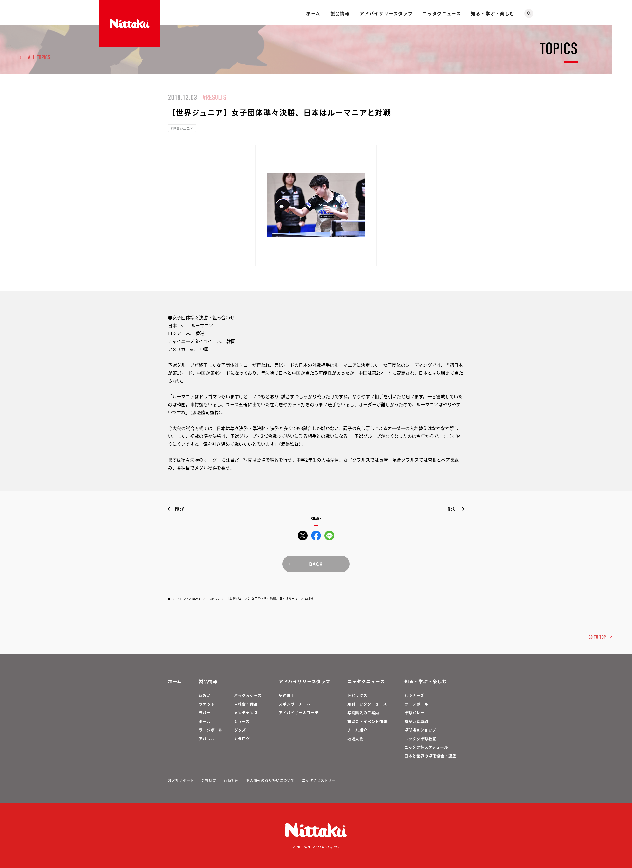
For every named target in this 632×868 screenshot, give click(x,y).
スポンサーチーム (295, 704)
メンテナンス (246, 712)
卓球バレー (414, 712)
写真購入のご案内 (363, 712)
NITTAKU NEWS (189, 598)
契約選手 (287, 695)
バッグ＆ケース (248, 695)
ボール (205, 721)
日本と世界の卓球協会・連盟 (430, 756)
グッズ (240, 730)
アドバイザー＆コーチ (299, 712)
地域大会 (355, 738)
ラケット (207, 704)
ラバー (205, 712)
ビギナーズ (414, 695)
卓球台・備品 (246, 704)
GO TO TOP (597, 637)
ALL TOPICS (39, 57)
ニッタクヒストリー (319, 780)
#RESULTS (214, 97)
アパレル (207, 738)
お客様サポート (181, 780)
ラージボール (211, 730)
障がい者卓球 (416, 721)
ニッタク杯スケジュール (426, 747)
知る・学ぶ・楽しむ (492, 13)
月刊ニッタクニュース (367, 704)
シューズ (242, 721)
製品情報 (340, 13)
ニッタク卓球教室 (420, 738)
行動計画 (231, 780)
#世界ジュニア (182, 128)
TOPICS (213, 598)
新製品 (205, 695)
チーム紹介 (357, 730)
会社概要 (208, 780)
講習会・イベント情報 (367, 721)
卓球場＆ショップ (420, 730)
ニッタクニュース (441, 13)
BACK (316, 564)
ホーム (313, 13)
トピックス (357, 695)
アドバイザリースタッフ (386, 13)
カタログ (242, 738)
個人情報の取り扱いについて (270, 780)
